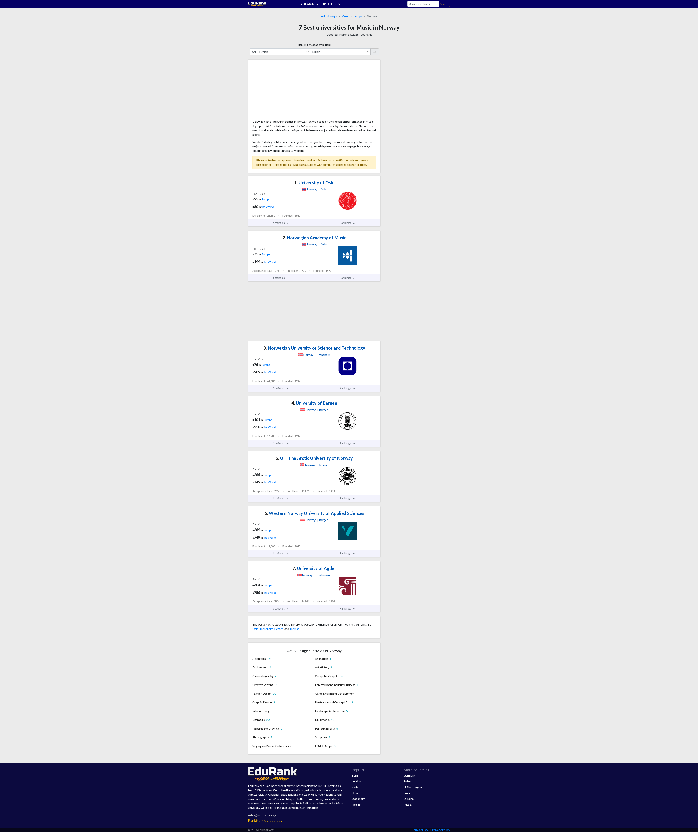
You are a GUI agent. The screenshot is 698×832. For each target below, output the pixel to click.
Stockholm (358, 798)
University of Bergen (314, 403)
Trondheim (266, 628)
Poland (408, 781)
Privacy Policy (441, 829)
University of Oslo (314, 182)
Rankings (346, 222)
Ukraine (409, 798)
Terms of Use (420, 829)
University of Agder (314, 568)
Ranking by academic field (314, 44)
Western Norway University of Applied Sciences (314, 513)
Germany (409, 775)
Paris (355, 787)
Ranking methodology (265, 820)
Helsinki (357, 804)
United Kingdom (414, 787)
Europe (358, 16)
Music (345, 16)
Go (375, 51)
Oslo (255, 628)
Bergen (278, 628)
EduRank (366, 34)
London (356, 781)
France (408, 793)
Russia (408, 804)
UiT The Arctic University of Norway (314, 458)
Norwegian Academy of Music (314, 237)
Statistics (279, 222)
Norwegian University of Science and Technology (314, 348)
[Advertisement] (279, 90)
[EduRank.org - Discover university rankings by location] (257, 3)
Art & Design (329, 16)
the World (267, 206)
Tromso (294, 628)
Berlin (355, 775)
